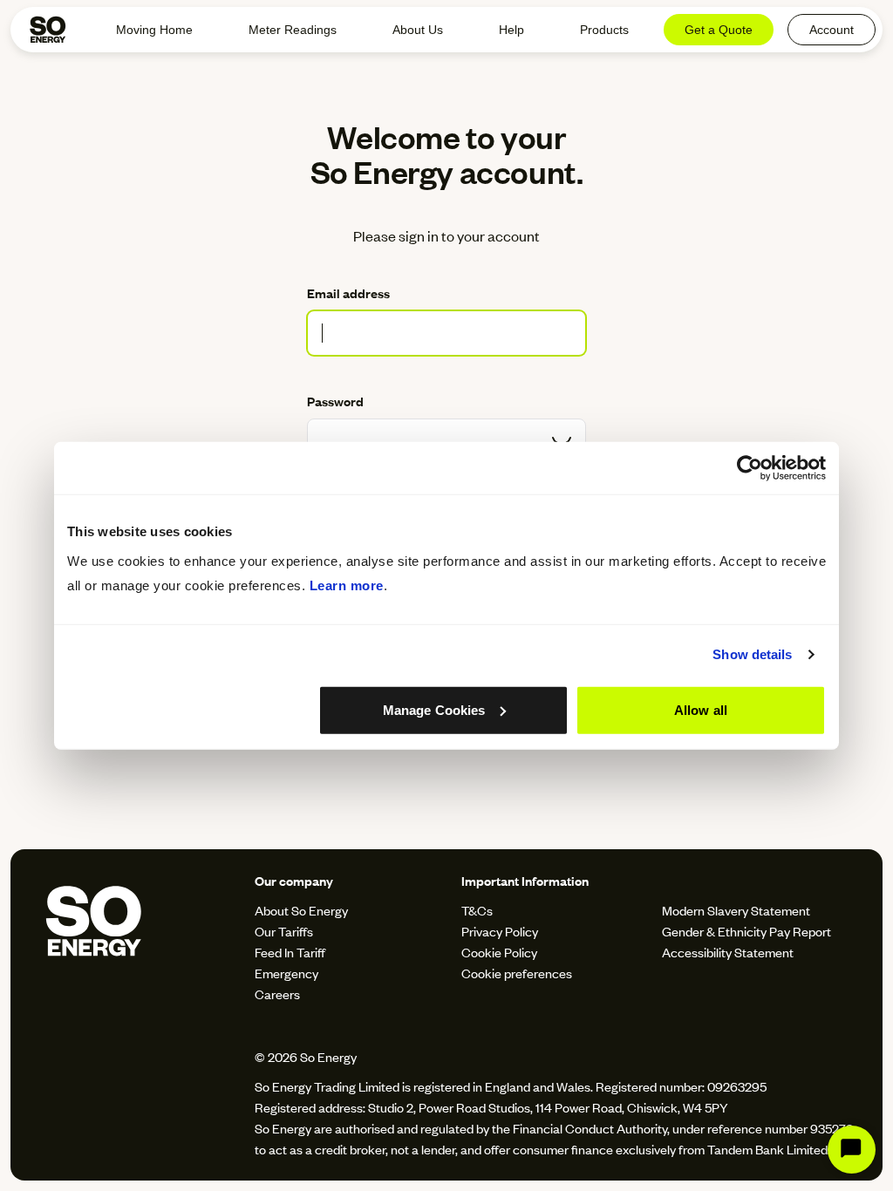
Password (335, 400)
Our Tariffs (284, 931)
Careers (277, 993)
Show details (752, 654)
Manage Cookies (434, 709)
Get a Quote (719, 30)
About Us (417, 30)
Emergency (286, 972)
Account (831, 30)
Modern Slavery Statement (736, 910)
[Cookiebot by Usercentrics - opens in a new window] (749, 468)
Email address (348, 292)
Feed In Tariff (290, 952)
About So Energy (301, 910)
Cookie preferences (516, 972)
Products (604, 30)
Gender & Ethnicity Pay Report (746, 931)
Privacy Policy (499, 931)
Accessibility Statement (728, 952)
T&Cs (477, 910)
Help (511, 30)
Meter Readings (293, 30)
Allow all (700, 709)
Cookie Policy (499, 952)
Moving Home (154, 30)
